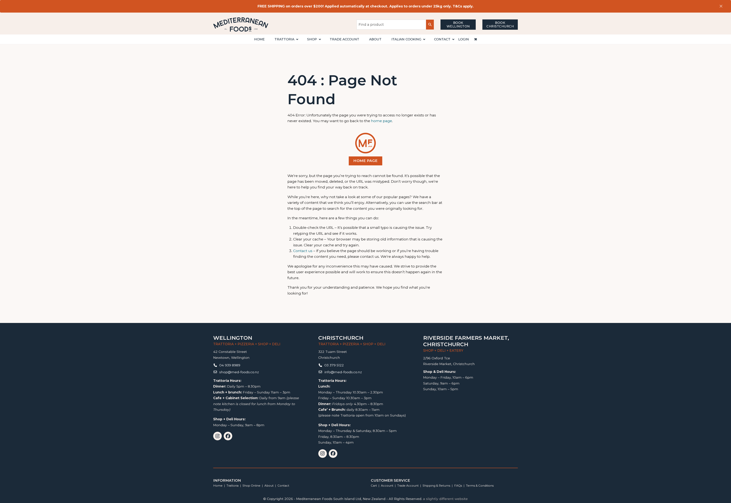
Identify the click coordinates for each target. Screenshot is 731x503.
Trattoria (233, 485)
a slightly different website (445, 499)
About (269, 485)
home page (381, 121)
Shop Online (252, 485)
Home (218, 485)
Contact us (302, 251)
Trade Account (408, 485)
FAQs (458, 485)
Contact (283, 485)
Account (387, 485)
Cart (374, 485)
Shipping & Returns (436, 485)
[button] (475, 39)
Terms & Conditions (480, 485)
